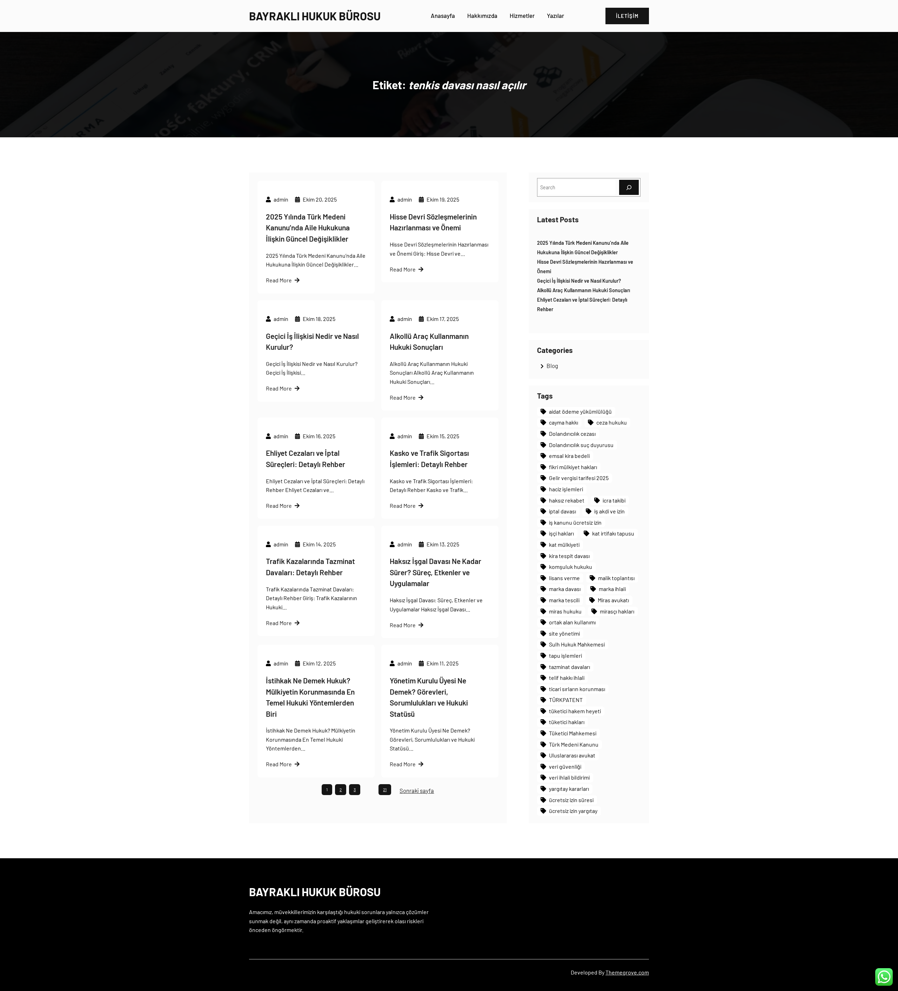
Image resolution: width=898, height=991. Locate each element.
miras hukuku (565, 611)
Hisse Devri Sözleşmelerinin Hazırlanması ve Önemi (433, 222)
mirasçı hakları (617, 611)
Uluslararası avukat (572, 755)
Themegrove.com (627, 972)
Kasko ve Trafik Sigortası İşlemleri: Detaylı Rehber (429, 458)
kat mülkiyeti (564, 544)
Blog (552, 365)
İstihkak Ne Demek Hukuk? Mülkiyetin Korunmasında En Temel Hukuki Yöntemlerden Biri (310, 697)
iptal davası (562, 511)
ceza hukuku (611, 422)
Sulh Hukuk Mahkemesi (577, 644)
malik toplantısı (616, 578)
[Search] (629, 187)
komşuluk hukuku (570, 566)
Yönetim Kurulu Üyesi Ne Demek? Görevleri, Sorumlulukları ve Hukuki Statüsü (429, 697)
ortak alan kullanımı (572, 622)
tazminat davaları (569, 666)
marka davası (565, 588)
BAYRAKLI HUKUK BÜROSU (315, 15)
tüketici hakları (566, 721)
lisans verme (564, 578)
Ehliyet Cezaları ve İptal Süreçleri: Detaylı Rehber (305, 458)
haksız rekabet (566, 500)
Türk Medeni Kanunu (573, 744)
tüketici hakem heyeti (575, 711)
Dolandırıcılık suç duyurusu (581, 444)
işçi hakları (561, 533)
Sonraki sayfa (417, 790)
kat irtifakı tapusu (613, 533)
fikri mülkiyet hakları (573, 467)
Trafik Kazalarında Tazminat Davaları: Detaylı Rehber (310, 567)
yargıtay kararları (569, 788)
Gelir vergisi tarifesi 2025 (579, 477)
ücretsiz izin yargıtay (573, 810)
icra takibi (614, 500)
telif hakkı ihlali (566, 677)
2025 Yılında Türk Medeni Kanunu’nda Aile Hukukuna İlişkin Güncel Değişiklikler (308, 227)
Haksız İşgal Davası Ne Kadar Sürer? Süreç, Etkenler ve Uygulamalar (435, 572)
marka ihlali (612, 588)
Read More (279, 280)
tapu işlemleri (565, 655)
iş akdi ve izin (609, 511)
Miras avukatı (613, 600)
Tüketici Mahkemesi (572, 733)
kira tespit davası (569, 555)
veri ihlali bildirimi (569, 777)
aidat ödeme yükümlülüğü (580, 411)
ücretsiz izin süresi (571, 799)
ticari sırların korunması (577, 688)
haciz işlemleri (566, 489)
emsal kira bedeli (569, 455)
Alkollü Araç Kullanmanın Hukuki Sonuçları (429, 342)
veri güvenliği (565, 766)
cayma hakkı (563, 422)
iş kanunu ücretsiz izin (575, 522)
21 (385, 789)
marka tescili (564, 600)
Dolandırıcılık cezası (572, 433)
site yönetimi (564, 633)
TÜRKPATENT (566, 699)
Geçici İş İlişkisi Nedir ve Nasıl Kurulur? (312, 342)
